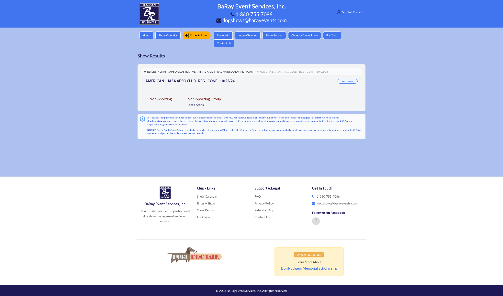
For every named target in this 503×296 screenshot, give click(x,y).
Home (146, 35)
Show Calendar (168, 35)
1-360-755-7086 (328, 189)
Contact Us (351, 35)
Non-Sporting (160, 92)
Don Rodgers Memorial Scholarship (309, 261)
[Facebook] (316, 214)
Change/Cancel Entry (301, 35)
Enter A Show (197, 35)
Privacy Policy (264, 196)
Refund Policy (263, 203)
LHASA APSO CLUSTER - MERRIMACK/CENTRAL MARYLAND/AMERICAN (206, 64)
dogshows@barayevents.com (254, 20)
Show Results (271, 35)
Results (151, 64)
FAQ (257, 189)
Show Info (220, 35)
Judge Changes (244, 35)
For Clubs (329, 35)
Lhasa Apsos (195, 98)
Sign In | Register (352, 12)
